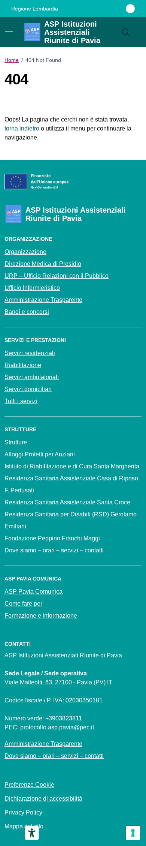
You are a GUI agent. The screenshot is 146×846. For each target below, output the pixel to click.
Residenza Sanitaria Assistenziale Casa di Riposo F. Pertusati (71, 484)
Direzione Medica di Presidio (42, 264)
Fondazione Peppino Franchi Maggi (52, 538)
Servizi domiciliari (28, 389)
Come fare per (23, 603)
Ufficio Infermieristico (32, 288)
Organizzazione (25, 252)
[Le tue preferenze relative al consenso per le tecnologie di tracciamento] (133, 833)
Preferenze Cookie (29, 785)
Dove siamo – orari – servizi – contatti (54, 550)
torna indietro (21, 128)
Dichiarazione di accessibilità (43, 798)
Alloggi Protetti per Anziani (39, 454)
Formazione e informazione (40, 615)
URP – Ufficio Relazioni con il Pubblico (56, 276)
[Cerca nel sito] (126, 32)
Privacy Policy (23, 812)
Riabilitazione (22, 365)
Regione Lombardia (34, 9)
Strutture (15, 442)
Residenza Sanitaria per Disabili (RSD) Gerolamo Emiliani (70, 520)
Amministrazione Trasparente (43, 300)
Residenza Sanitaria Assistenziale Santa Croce (67, 502)
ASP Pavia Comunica (33, 591)
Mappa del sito (23, 826)
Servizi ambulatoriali (31, 377)
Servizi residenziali (29, 353)
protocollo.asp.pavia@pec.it (57, 727)
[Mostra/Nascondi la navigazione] (8, 31)
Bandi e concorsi (26, 312)
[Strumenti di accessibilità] (32, 833)
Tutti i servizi (20, 401)
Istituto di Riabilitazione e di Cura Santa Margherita (71, 466)
